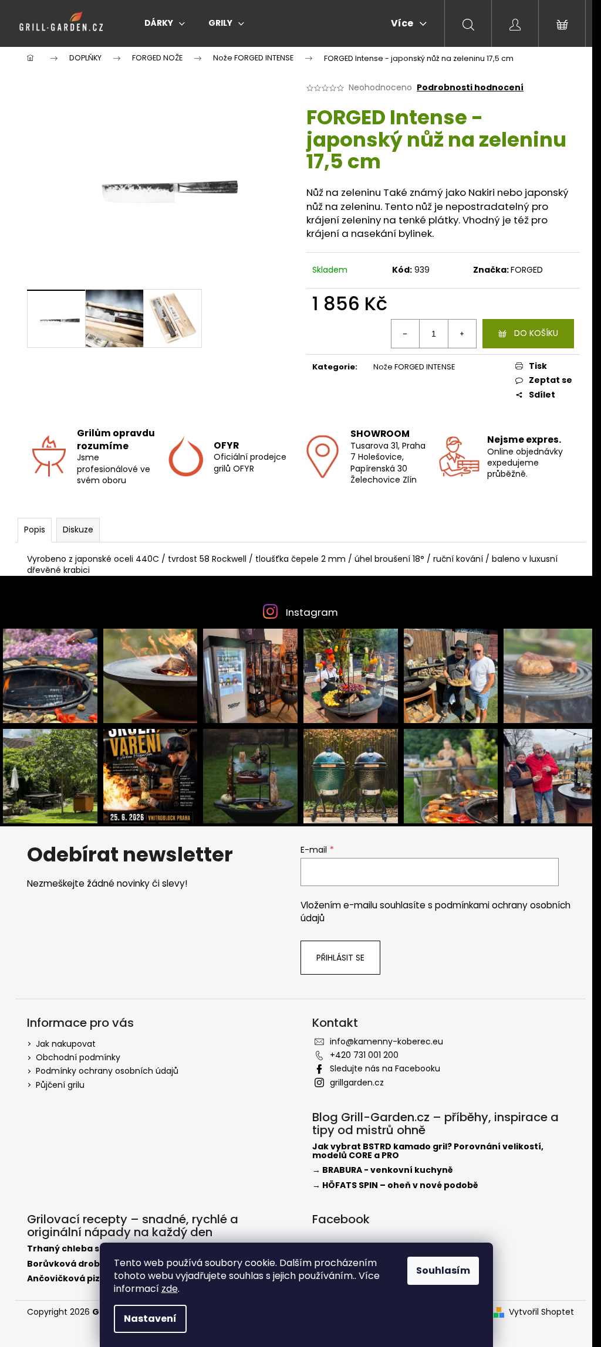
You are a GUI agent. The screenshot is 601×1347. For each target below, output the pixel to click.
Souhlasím (443, 1270)
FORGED (527, 270)
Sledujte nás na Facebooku (385, 1068)
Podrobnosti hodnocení (470, 87)
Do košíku (536, 333)
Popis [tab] (34, 529)
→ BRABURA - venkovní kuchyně (382, 1170)
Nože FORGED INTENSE (414, 366)
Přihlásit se (340, 957)
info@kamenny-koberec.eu (386, 1041)
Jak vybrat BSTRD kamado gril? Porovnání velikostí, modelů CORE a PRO (427, 1151)
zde (169, 1288)
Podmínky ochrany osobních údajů (107, 1071)
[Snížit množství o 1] (405, 334)
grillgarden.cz (357, 1082)
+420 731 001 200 (364, 1055)
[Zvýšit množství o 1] (462, 334)
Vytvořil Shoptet (541, 1312)
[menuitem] (165, 23)
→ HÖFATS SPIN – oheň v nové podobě (395, 1185)
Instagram (312, 612)
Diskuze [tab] (78, 529)
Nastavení (150, 1318)
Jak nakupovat (66, 1044)
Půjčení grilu (60, 1085)
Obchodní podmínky (78, 1057)
